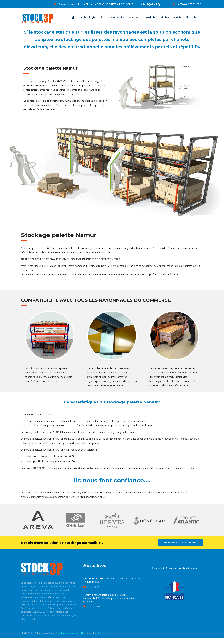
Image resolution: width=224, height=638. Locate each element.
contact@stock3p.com (152, 4)
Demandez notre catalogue (179, 542)
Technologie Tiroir (91, 17)
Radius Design (104, 632)
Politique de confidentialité (71, 632)
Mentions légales (47, 632)
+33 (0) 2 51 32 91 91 (190, 4)
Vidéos (164, 17)
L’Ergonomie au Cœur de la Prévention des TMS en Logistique (111, 580)
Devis (177, 17)
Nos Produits (116, 17)
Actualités (149, 17)
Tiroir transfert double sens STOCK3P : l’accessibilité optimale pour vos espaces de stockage (109, 598)
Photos (133, 17)
